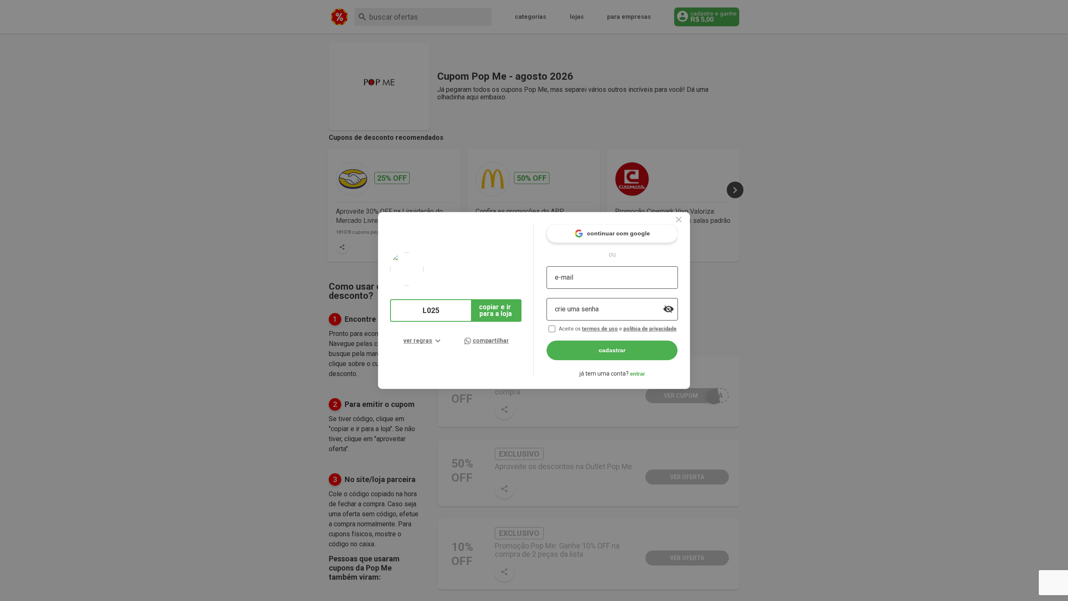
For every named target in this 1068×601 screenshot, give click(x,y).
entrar (637, 374)
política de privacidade (650, 329)
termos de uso (600, 329)
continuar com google (618, 233)
